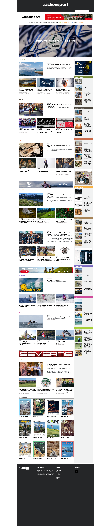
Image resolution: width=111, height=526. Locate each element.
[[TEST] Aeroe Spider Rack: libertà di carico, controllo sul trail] (79, 236)
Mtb (49, 22)
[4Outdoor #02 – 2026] (39, 449)
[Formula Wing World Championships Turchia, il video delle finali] (27, 335)
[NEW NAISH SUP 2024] (79, 284)
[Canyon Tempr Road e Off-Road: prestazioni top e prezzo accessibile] (79, 205)
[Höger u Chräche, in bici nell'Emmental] (46, 213)
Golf (39, 387)
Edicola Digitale (26, 10)
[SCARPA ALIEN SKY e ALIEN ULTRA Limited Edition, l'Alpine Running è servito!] (46, 123)
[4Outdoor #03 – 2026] (67, 407)
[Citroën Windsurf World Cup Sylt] (46, 298)
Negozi (75, 22)
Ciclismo (45, 22)
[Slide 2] (55, 56)
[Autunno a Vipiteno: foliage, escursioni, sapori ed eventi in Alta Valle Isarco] (27, 82)
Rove (41, 22)
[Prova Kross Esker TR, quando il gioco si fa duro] (65, 213)
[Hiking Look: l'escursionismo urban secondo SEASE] (32, 150)
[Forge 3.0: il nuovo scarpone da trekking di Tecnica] (79, 88)
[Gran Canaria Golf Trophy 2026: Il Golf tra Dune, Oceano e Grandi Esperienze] (27, 382)
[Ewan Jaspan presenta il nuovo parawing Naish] (46, 335)
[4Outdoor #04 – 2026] (25, 407)
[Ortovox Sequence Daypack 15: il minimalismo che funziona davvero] (79, 229)
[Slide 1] (54, 56)
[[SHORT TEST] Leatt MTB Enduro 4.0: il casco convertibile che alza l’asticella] (79, 243)
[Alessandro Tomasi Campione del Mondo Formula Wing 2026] (79, 315)
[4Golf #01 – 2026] (53, 428)
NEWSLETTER (33, 10)
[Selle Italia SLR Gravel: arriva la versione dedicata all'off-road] (79, 198)
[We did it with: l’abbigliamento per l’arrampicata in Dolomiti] (79, 95)
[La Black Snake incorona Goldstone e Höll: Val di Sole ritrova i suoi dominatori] (27, 251)
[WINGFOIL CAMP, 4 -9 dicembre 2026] (65, 335)
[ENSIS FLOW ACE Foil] (79, 308)
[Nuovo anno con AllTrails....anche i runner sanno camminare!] (79, 119)
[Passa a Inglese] (37, 11)
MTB (57, 476)
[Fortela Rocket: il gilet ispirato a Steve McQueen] (27, 163)
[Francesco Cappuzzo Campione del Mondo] (79, 322)
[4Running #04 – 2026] (53, 407)
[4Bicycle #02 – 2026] (25, 428)
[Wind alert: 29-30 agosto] (32, 285)
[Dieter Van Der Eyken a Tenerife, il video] (79, 277)
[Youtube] (71, 11)
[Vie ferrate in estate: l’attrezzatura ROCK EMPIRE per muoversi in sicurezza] (79, 81)
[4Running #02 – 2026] (25, 449)
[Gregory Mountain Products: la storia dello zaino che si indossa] (79, 102)
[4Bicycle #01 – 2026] (53, 449)
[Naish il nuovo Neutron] (79, 301)
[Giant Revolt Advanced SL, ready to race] (79, 191)
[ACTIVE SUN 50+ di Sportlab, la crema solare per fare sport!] (79, 112)
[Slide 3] (56, 56)
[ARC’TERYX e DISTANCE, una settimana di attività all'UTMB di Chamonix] (65, 123)
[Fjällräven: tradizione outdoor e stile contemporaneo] (46, 163)
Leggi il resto (55, 46)
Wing (57, 22)
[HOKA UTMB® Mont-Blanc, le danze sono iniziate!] (27, 123)
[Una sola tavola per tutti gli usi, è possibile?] (32, 322)
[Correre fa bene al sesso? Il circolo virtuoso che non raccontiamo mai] (79, 126)
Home (20, 10)
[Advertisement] (27, 501)
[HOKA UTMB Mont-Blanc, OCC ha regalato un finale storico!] (32, 110)
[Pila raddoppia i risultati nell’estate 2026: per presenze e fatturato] (32, 69)
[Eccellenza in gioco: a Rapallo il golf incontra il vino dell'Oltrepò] (32, 369)
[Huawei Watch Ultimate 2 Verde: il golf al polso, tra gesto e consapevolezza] (46, 382)
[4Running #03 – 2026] (39, 428)
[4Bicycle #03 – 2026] (39, 407)
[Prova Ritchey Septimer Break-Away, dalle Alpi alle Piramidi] (32, 200)
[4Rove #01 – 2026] (67, 428)
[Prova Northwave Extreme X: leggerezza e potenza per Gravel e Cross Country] (27, 213)
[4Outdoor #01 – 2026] (67, 449)
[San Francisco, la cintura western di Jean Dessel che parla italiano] (65, 163)
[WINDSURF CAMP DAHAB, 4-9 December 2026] (27, 298)
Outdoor (33, 22)
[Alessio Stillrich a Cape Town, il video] (79, 270)
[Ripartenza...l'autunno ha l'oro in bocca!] (79, 133)
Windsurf (53, 22)
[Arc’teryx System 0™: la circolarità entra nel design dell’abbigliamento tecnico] (65, 82)
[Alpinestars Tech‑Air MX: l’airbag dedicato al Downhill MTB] (65, 251)
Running (37, 22)
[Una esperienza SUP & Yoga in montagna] (79, 291)
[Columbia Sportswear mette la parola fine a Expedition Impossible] (46, 82)
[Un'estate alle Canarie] (65, 298)
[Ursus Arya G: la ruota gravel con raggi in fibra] (79, 212)
